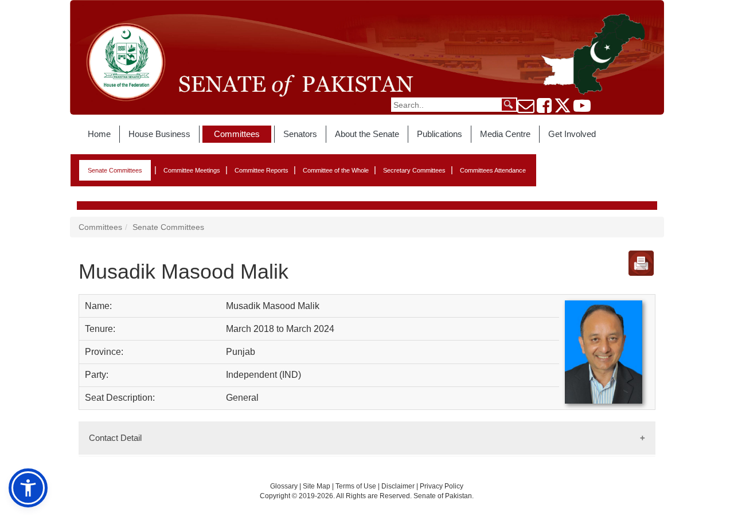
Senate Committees (115, 170)
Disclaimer (398, 486)
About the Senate (367, 134)
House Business (159, 134)
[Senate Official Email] (525, 109)
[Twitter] (562, 109)
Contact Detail (115, 438)
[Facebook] (544, 109)
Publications (439, 134)
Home (99, 134)
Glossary (284, 486)
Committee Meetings (191, 170)
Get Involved (572, 134)
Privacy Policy (441, 486)
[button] (28, 488)
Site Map (316, 486)
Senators (300, 134)
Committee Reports (261, 170)
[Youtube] (582, 109)
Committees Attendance (493, 170)
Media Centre (505, 134)
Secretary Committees (414, 170)
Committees (237, 134)
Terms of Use (356, 486)
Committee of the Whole (336, 170)
